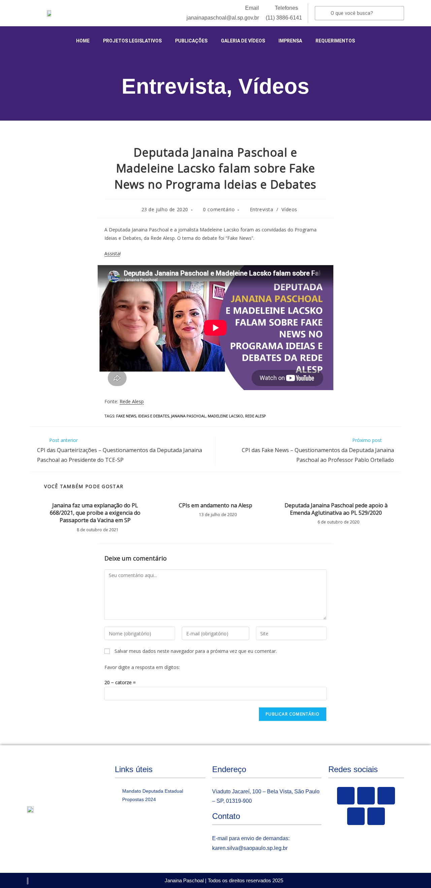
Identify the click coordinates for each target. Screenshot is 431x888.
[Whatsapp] (376, 816)
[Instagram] (356, 816)
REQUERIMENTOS (335, 40)
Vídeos (273, 86)
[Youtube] (386, 795)
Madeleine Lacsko (225, 415)
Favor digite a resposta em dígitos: (142, 667)
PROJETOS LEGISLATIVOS (132, 40)
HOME (83, 40)
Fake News (126, 415)
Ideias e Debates (153, 415)
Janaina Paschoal (188, 415)
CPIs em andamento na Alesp (215, 505)
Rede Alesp (132, 401)
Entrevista (174, 86)
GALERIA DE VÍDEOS (243, 40)
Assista (112, 253)
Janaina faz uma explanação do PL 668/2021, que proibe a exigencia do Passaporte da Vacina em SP (95, 513)
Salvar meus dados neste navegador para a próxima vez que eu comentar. (195, 651)
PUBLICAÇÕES (191, 40)
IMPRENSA (290, 40)
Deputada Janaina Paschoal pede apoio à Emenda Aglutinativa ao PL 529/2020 (336, 509)
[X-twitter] (366, 795)
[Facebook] (346, 795)
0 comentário (219, 209)
